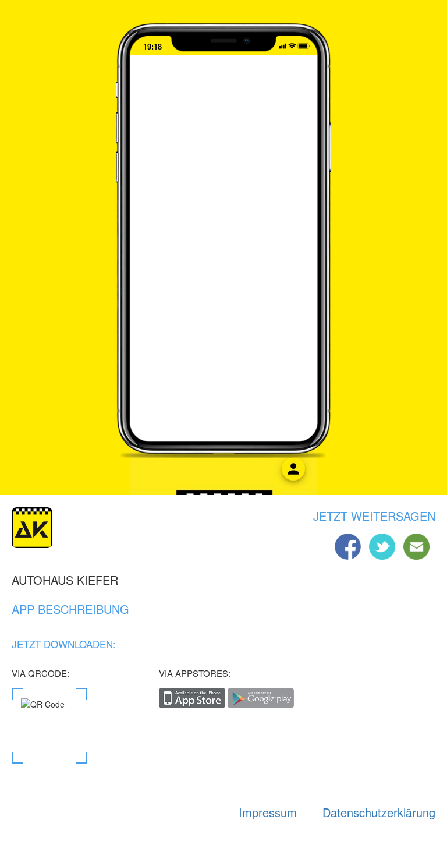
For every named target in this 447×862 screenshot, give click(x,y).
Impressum (268, 812)
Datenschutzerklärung (378, 812)
